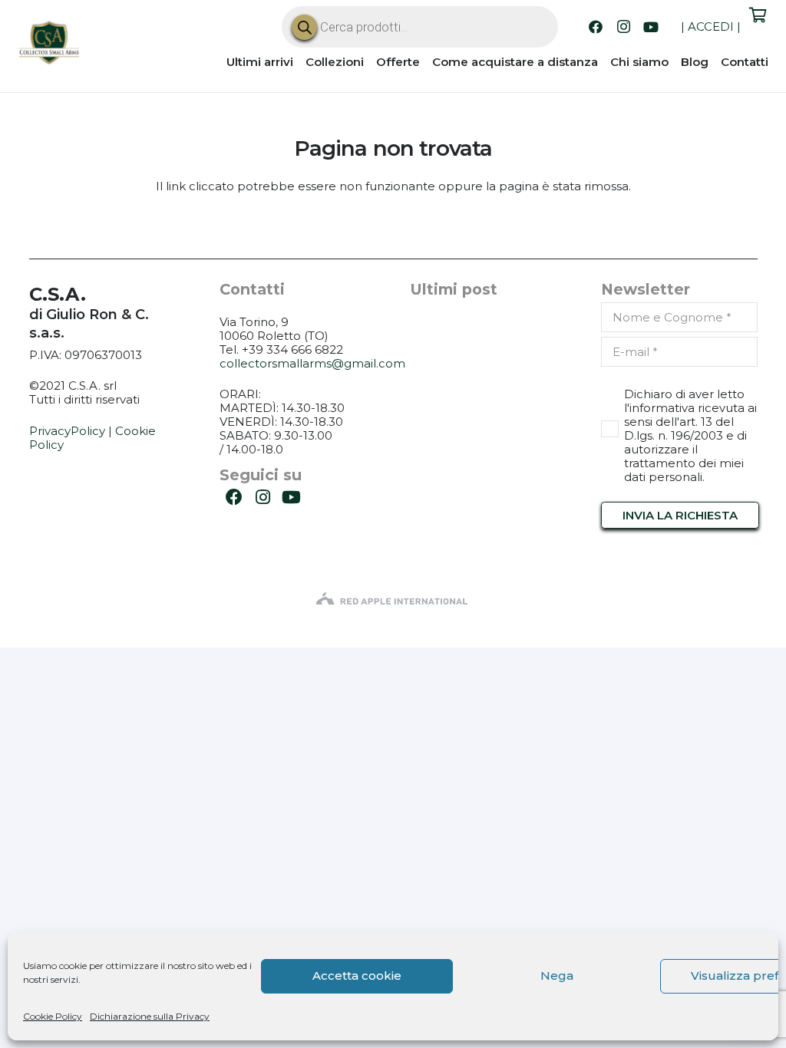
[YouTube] (651, 27)
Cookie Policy (52, 1016)
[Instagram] (623, 27)
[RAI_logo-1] (393, 599)
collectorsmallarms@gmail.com (312, 363)
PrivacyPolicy (67, 430)
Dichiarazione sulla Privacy (150, 1016)
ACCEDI (711, 26)
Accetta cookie (356, 975)
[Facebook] (595, 27)
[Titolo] (50, 44)
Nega (556, 975)
